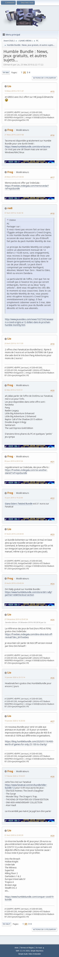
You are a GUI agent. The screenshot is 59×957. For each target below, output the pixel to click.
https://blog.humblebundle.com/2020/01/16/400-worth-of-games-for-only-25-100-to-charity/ (29, 743)
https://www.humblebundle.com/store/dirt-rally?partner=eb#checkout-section (28, 594)
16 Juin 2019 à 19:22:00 (14, 497)
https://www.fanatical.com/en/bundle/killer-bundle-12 (26, 786)
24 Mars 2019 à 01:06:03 (14, 177)
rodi (9, 208)
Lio (9, 86)
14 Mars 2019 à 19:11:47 (14, 91)
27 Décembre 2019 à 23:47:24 (16, 619)
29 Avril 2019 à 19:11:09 (14, 343)
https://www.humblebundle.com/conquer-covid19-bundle (29, 898)
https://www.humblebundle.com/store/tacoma (27, 146)
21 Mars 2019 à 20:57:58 (14, 134)
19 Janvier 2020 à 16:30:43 (15, 721)
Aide (16, 947)
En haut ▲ (40, 947)
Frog (10, 130)
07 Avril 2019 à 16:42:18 (14, 213)
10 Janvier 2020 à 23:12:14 (15, 677)
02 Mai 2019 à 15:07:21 (14, 390)
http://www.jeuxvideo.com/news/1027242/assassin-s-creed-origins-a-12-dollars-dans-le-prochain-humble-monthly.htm (29, 322)
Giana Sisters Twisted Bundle (19, 503)
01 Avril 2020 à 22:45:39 (14, 835)
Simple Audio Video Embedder (29, 954)
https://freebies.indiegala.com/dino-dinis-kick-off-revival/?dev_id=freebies (29, 636)
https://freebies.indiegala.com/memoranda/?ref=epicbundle (27, 187)
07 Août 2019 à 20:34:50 (14, 534)
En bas (6, 72)
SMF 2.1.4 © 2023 (23, 951)
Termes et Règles (27, 947)
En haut (6, 924)
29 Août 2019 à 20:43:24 (14, 583)
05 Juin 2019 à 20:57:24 (14, 461)
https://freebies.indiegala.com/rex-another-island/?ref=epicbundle (26, 471)
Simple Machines (37, 951)
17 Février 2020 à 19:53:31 (15, 776)
